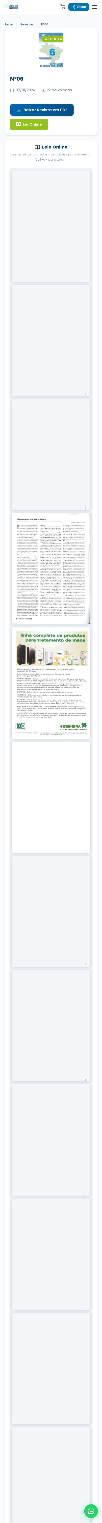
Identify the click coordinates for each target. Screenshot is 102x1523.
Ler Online (32, 124)
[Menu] (94, 6)
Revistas (27, 24)
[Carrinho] (62, 6)
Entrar (81, 7)
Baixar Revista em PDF (45, 110)
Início (9, 24)
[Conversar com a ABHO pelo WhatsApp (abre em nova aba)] (91, 1511)
